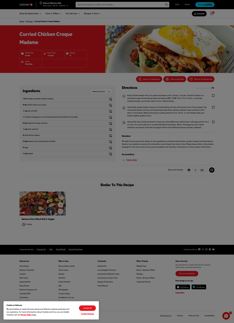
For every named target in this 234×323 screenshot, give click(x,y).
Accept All (87, 308)
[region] (51, 310)
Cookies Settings (87, 314)
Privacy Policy (26, 315)
